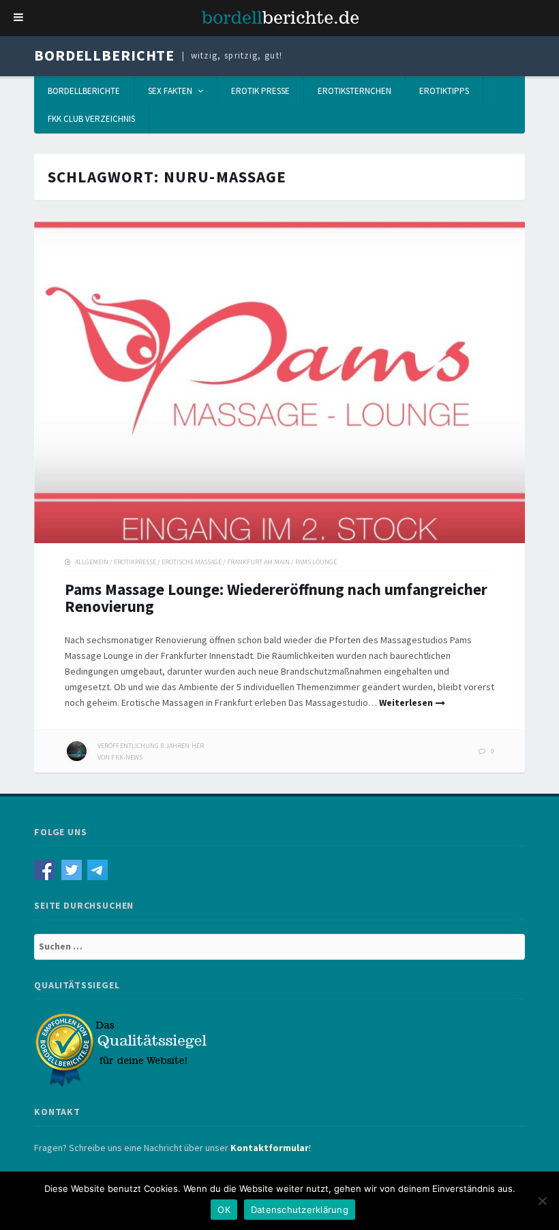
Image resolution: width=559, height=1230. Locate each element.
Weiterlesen (406, 702)
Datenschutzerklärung (299, 1209)
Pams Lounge (316, 561)
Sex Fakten (170, 91)
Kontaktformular (269, 1148)
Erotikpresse (135, 561)
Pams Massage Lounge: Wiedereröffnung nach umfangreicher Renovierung (276, 597)
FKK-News (126, 757)
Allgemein (91, 561)
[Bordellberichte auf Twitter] (75, 869)
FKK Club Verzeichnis (91, 119)
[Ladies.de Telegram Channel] (99, 869)
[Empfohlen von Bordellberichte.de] (122, 1049)
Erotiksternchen (354, 91)
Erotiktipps (444, 91)
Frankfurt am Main (258, 561)
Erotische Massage (192, 561)
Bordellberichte (104, 55)
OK (223, 1209)
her (150, 745)
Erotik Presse (260, 91)
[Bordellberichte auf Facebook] (47, 869)
